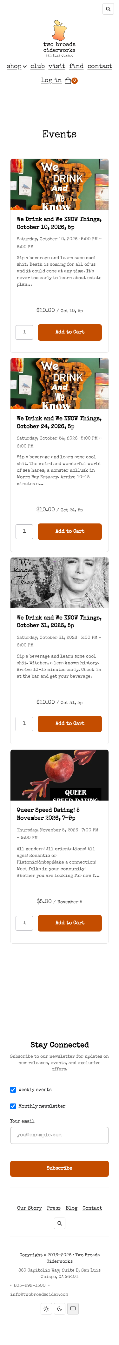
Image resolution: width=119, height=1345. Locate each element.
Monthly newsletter (42, 1106)
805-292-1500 (30, 1286)
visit (57, 67)
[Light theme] (46, 1308)
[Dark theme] (59, 1308)
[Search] (108, 9)
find (76, 67)
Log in (51, 81)
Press (54, 1208)
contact (100, 67)
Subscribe (59, 1168)
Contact (92, 1208)
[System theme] (73, 1308)
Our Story (29, 1208)
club (37, 67)
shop (14, 67)
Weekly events (35, 1090)
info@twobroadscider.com (39, 1295)
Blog (71, 1208)
